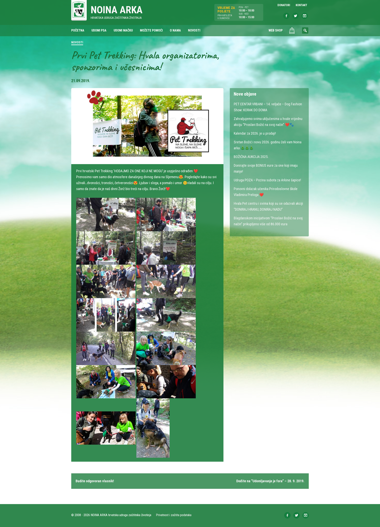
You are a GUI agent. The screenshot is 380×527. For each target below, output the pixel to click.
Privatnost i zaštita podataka (173, 515)
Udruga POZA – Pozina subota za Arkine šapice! (267, 180)
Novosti (77, 42)
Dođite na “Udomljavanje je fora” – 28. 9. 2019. (270, 481)
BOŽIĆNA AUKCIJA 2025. (251, 157)
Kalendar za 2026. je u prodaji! (255, 133)
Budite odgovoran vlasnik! (95, 481)
